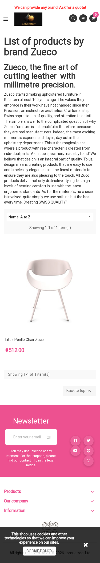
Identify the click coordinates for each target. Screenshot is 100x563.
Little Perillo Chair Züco (24, 339)
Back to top (79, 391)
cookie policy (39, 551)
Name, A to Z (50, 216)
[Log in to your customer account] (83, 18)
